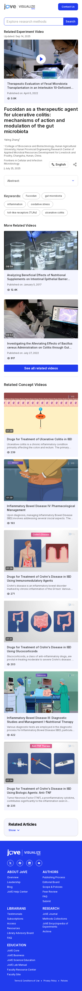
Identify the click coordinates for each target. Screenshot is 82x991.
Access (11, 923)
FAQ (45, 896)
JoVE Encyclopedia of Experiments (55, 925)
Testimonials (14, 913)
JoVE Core (13, 950)
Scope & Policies (52, 886)
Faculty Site (14, 974)
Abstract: (13, 180)
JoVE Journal (50, 913)
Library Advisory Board (20, 933)
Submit (47, 901)
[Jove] (10, 7)
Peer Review (50, 891)
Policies (64, 980)
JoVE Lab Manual (17, 964)
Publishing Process (54, 877)
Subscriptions (15, 918)
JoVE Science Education (21, 960)
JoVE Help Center (17, 891)
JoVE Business (15, 955)
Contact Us (68, 6)
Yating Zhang (11, 139)
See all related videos (41, 368)
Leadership (13, 882)
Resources (13, 928)
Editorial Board (51, 882)
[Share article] (75, 164)
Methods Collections (55, 918)
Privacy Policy (50, 980)
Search (70, 21)
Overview (13, 877)
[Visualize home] (27, 7)
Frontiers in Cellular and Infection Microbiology (23, 162)
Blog (10, 886)
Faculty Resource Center (21, 969)
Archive (47, 931)
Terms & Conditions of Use (26, 980)
